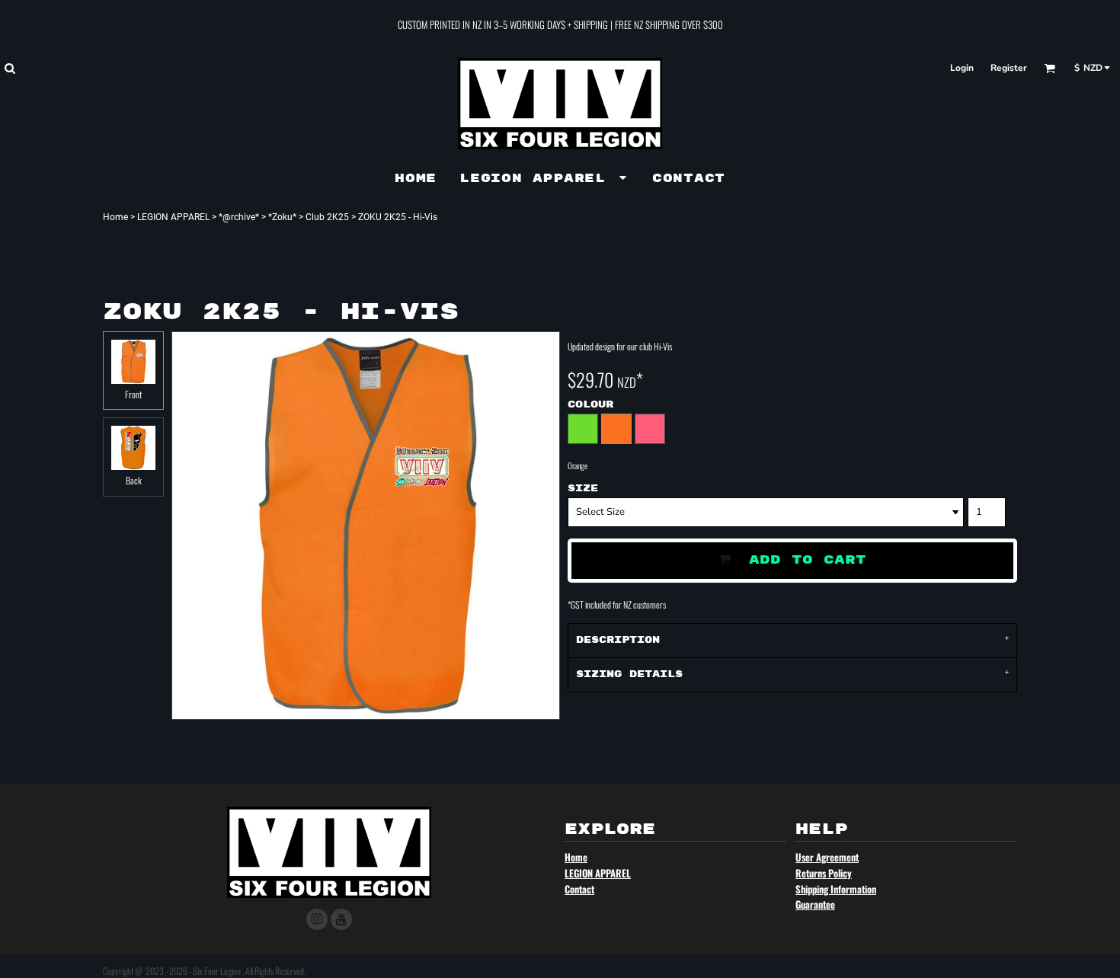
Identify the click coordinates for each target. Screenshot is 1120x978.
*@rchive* (239, 217)
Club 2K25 (327, 217)
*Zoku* (282, 217)
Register (1008, 68)
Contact (579, 888)
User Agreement (827, 857)
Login (962, 68)
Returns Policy (823, 873)
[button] (9, 68)
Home (115, 217)
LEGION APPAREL (173, 217)
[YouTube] (341, 919)
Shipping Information (835, 888)
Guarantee (815, 904)
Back (134, 480)
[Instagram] (317, 919)
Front (133, 394)
